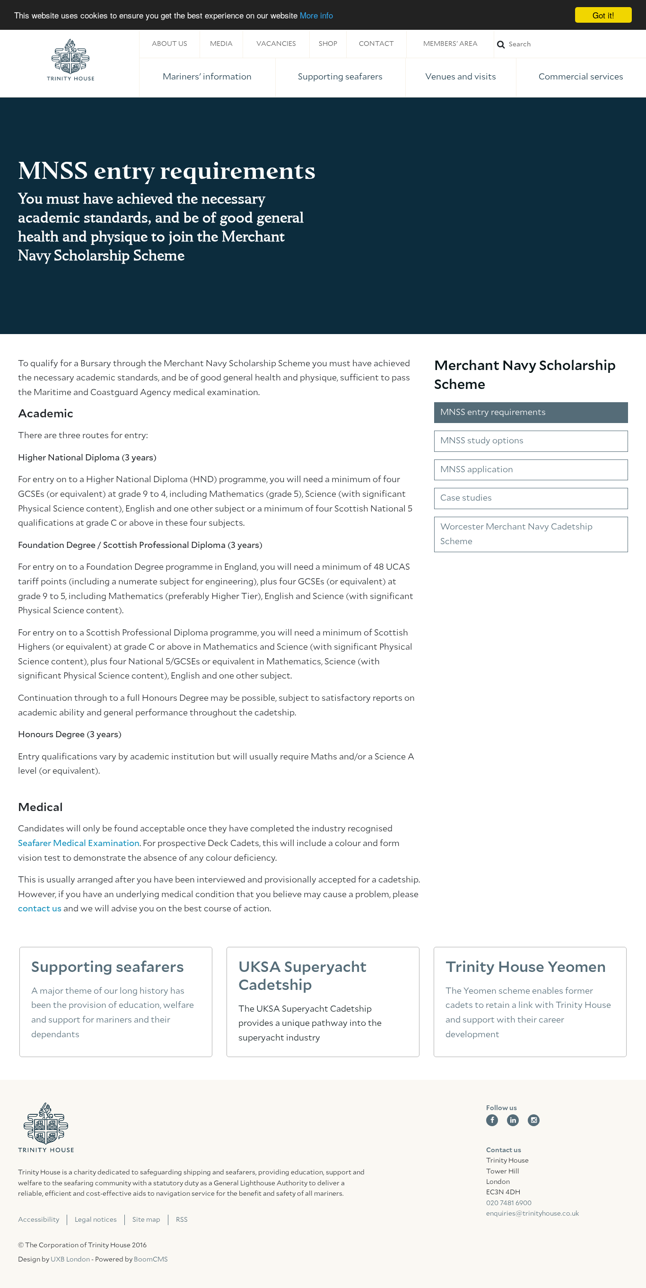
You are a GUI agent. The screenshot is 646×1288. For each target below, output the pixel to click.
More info (316, 15)
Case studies (466, 498)
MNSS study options (482, 441)
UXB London (70, 1259)
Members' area (450, 44)
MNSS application (476, 470)
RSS (182, 1220)
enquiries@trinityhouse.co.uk (532, 1213)
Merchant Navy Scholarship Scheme (525, 375)
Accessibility (38, 1220)
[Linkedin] (513, 1120)
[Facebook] (492, 1120)
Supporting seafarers (340, 77)
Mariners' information (207, 77)
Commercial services (581, 77)
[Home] (70, 59)
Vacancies (276, 44)
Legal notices (96, 1220)
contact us (39, 909)
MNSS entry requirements (493, 412)
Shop (328, 44)
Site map (146, 1220)
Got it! (603, 15)
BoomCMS (151, 1259)
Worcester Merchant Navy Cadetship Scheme (516, 534)
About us (169, 44)
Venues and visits (460, 77)
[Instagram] (534, 1120)
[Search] (570, 44)
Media (221, 44)
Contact (376, 44)
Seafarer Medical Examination (79, 843)
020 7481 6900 (509, 1203)
